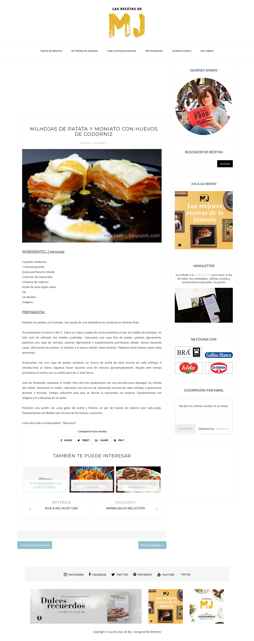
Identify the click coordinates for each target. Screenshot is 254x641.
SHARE (68, 440)
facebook (99, 574)
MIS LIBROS (207, 51)
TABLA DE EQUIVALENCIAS (121, 51)
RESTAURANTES (154, 51)
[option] (45, 481)
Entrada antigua (151, 545)
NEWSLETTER (203, 275)
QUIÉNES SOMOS (181, 51)
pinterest (145, 574)
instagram (76, 574)
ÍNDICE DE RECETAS (51, 51)
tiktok (185, 574)
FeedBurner (222, 429)
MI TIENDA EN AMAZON (84, 51)
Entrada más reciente (36, 545)
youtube (168, 574)
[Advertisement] (91, 88)
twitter (122, 574)
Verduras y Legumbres (92, 143)
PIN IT (121, 440)
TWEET (85, 440)
